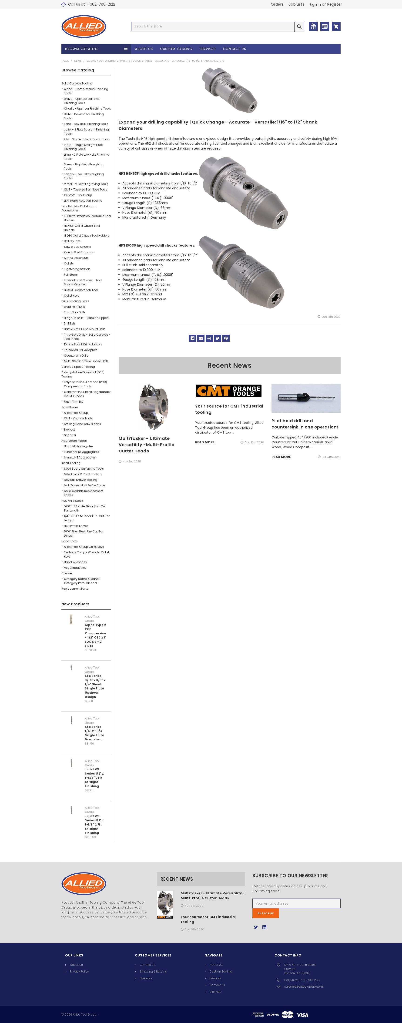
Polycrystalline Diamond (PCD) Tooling (82, 374)
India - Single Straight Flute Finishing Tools (83, 147)
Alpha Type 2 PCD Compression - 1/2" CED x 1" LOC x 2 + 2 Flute (95, 635)
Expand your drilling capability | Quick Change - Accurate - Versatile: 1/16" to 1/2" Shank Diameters (155, 61)
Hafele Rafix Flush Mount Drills (84, 329)
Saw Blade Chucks (77, 247)
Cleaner (67, 573)
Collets (69, 263)
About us (76, 965)
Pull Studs (71, 275)
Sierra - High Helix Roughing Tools (84, 166)
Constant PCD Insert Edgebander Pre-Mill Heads (87, 394)
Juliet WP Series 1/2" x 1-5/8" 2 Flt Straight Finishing (94, 777)
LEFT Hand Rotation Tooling (83, 201)
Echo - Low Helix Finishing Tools (86, 124)
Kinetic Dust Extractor (78, 252)
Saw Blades (69, 407)
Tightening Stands (77, 269)
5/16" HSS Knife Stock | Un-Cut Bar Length (85, 508)
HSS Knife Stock (72, 501)
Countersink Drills (76, 356)
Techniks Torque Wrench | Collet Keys (86, 554)
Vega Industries (75, 568)
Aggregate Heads (74, 441)
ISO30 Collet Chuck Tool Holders (86, 235)
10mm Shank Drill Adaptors (83, 344)
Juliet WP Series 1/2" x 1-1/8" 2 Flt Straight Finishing (94, 824)
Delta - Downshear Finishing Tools (84, 116)
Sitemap (146, 978)
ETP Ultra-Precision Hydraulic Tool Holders (87, 218)
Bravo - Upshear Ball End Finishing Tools (81, 101)
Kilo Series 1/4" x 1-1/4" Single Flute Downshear (94, 733)
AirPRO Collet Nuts (76, 258)
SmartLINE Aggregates (80, 457)
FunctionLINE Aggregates (81, 452)
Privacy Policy (79, 971)
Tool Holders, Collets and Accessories (79, 208)
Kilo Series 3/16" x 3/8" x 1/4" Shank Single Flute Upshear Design (95, 686)
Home (65, 61)
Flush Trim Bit (73, 402)
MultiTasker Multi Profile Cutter (84, 485)
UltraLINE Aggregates (78, 446)
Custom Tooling (176, 49)
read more (204, 442)
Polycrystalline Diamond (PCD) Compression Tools (85, 384)
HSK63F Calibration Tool (81, 290)
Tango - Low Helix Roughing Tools (84, 176)
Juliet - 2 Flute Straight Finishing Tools (86, 131)
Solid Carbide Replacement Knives (83, 493)
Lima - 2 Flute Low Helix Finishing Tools (86, 157)
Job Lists (296, 4)
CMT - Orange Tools (78, 418)
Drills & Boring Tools (75, 301)
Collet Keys (71, 296)
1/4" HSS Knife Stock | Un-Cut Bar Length (87, 518)
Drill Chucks (72, 241)
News (78, 61)
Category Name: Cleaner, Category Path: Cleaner (82, 581)
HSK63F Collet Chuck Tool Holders (82, 228)
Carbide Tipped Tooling (78, 367)
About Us (144, 49)
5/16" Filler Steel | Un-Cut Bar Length (83, 533)
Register (334, 4)
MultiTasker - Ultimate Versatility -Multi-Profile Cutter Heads (146, 444)
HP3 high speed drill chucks (161, 138)
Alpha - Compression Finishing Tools (86, 91)
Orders (277, 4)
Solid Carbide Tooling (76, 83)
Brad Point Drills (75, 307)
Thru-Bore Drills (74, 312)
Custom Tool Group (78, 195)
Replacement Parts (74, 589)
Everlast (69, 429)
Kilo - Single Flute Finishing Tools (87, 139)
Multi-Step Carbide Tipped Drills (86, 361)
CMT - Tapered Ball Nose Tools (85, 189)
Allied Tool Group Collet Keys (84, 547)
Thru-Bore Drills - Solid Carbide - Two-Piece (87, 337)
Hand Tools (69, 541)
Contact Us (234, 49)
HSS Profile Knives (76, 526)
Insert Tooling (70, 463)
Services (207, 49)
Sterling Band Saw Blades (82, 424)
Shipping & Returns (153, 971)
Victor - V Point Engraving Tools (86, 184)
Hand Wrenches (75, 562)
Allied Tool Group (76, 413)
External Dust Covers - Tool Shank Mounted (83, 282)
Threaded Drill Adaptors (80, 350)
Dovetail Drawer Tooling (80, 480)
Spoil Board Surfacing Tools (84, 469)
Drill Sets (70, 323)
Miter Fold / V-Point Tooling (83, 474)
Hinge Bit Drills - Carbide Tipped (86, 318)
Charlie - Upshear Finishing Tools (87, 108)
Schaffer (70, 435)
